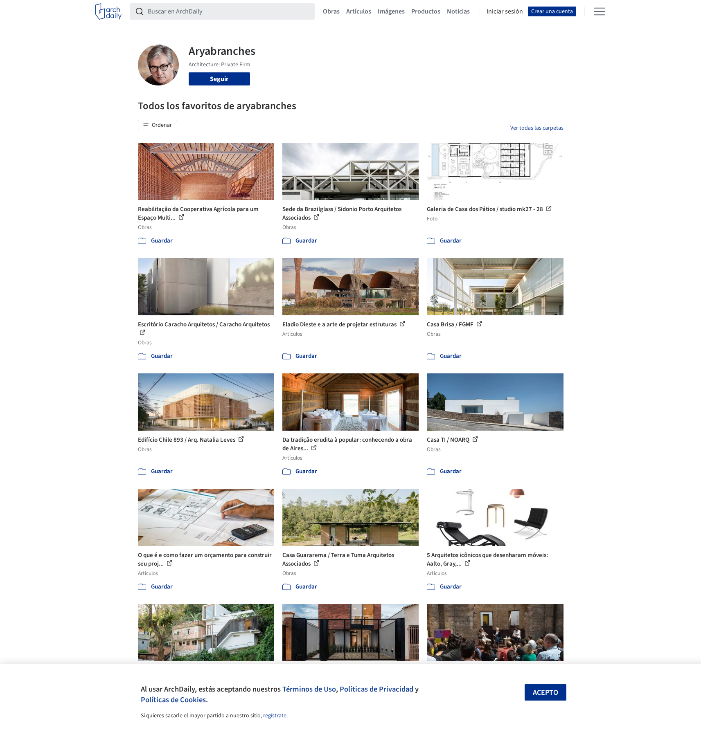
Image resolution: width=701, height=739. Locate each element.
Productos (425, 11)
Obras (331, 11)
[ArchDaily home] (108, 11)
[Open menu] (599, 11)
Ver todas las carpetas (537, 128)
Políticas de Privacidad (376, 689)
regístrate (274, 716)
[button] (157, 125)
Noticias (458, 11)
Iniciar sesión (505, 11)
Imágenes (391, 11)
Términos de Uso (309, 689)
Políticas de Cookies (173, 699)
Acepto (545, 692)
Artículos (358, 11)
